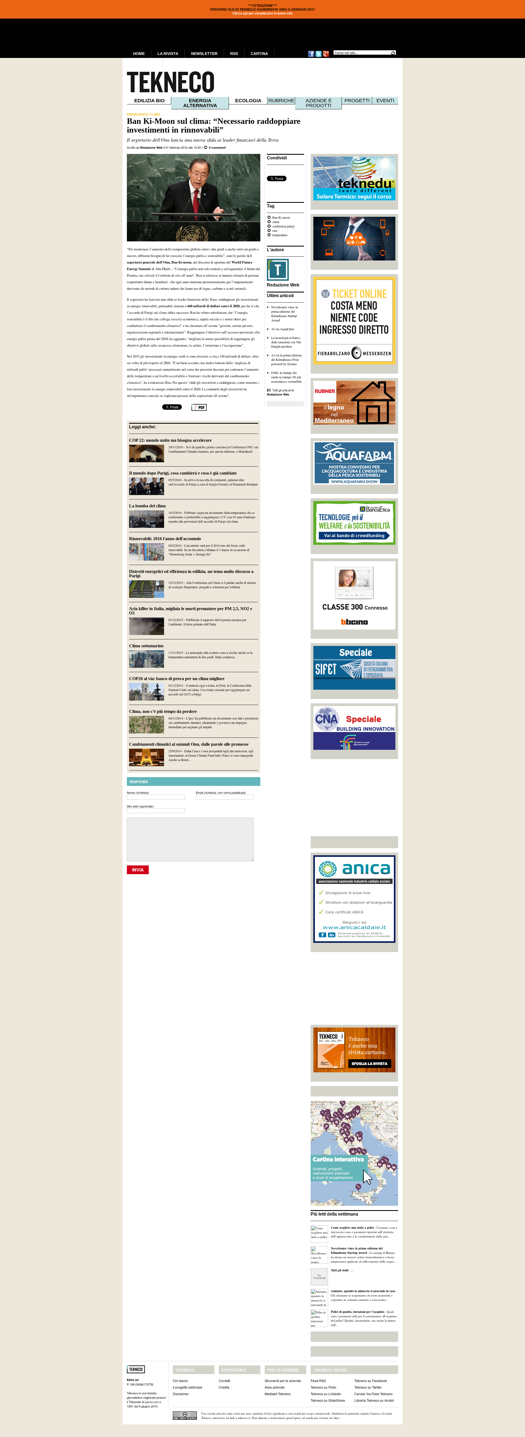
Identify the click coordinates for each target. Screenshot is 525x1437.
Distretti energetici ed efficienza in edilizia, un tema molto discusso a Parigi (191, 573)
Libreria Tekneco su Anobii (374, 1400)
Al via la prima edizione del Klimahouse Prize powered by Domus (286, 359)
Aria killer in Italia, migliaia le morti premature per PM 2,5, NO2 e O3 (190, 610)
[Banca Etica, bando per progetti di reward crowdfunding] (354, 543)
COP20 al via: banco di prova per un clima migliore (176, 678)
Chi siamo (180, 1380)
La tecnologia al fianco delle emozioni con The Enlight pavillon (286, 342)
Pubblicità (144, 62)
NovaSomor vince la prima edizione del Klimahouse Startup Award (284, 313)
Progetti (357, 100)
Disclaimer (181, 1393)
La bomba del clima (147, 506)
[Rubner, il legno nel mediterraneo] (354, 423)
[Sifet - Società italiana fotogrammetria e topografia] (354, 688)
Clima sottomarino (146, 645)
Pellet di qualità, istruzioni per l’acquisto (357, 1312)
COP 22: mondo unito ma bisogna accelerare (170, 440)
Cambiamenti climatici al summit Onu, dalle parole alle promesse (189, 744)
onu (274, 230)
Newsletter (204, 53)
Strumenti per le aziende (283, 1380)
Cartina (259, 53)
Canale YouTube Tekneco (373, 1393)
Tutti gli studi (339, 1270)
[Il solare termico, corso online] (354, 199)
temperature (279, 235)
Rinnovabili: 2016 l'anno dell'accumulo (165, 538)
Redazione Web (151, 147)
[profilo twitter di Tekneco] (318, 56)
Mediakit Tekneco (278, 1393)
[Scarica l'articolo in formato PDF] (199, 409)
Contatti (224, 1380)
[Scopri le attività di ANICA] (354, 941)
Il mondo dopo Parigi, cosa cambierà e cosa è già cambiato (183, 473)
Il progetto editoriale (187, 1387)
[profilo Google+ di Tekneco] (326, 56)
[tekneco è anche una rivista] (354, 1071)
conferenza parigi (283, 226)
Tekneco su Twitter (368, 1387)
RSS (234, 53)
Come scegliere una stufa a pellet (352, 1227)
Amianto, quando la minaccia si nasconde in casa (363, 1291)
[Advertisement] (354, 797)
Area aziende (275, 1387)
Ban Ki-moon (281, 217)
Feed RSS (318, 1380)
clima (275, 221)
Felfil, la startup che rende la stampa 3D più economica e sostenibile (286, 377)
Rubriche (281, 100)
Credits (224, 1387)
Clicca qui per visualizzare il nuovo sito (262, 13)
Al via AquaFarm (282, 329)
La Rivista (168, 53)
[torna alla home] (159, 82)
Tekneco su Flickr (323, 1387)
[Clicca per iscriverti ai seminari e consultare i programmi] (354, 748)
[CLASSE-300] (354, 628)
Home (139, 53)
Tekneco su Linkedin (326, 1393)
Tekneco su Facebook (370, 1380)
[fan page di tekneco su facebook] (311, 56)
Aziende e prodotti (319, 103)
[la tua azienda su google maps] (354, 1204)
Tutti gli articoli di (280, 392)
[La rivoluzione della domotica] (354, 259)
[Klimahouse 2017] (354, 363)
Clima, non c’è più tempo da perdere (163, 711)
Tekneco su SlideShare (328, 1400)
